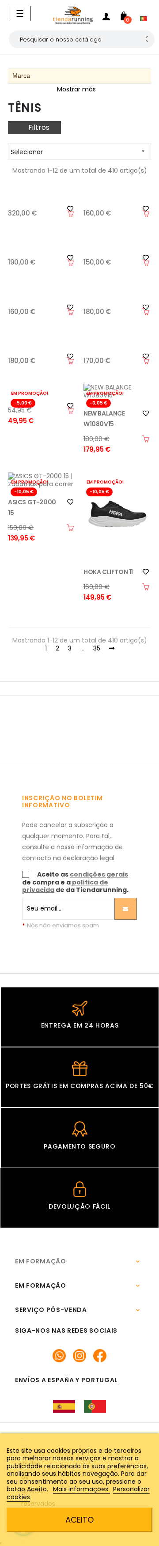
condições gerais (99, 874)
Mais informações (81, 1489)
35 (96, 649)
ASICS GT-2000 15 (32, 507)
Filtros (38, 127)
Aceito (79, 1519)
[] (70, 213)
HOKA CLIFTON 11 (108, 571)
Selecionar (79, 151)
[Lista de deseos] (145, 413)
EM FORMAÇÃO (40, 1261)
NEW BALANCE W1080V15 (104, 418)
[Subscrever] (125, 909)
